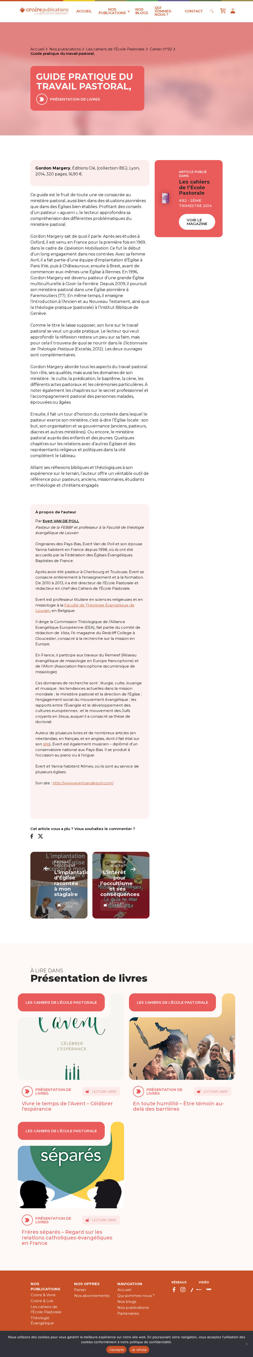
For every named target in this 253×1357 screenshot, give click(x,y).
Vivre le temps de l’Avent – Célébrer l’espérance (67, 1106)
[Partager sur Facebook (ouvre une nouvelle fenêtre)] (31, 836)
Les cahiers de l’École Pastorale (115, 49)
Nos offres (87, 1283)
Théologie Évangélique (42, 1320)
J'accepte (116, 1350)
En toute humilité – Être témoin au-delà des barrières (178, 1106)
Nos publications (112, 11)
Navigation (129, 1283)
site (46, 744)
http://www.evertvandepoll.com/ (83, 783)
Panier (80, 1289)
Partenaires (128, 1313)
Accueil (84, 11)
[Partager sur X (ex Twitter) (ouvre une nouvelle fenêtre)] (40, 836)
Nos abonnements (91, 1295)
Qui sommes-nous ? (163, 11)
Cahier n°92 (161, 49)
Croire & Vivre (43, 1295)
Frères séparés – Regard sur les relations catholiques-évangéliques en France (67, 1237)
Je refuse (139, 1350)
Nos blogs (141, 11)
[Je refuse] (246, 1343)
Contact (194, 11)
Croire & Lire (42, 1300)
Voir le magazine (197, 222)
